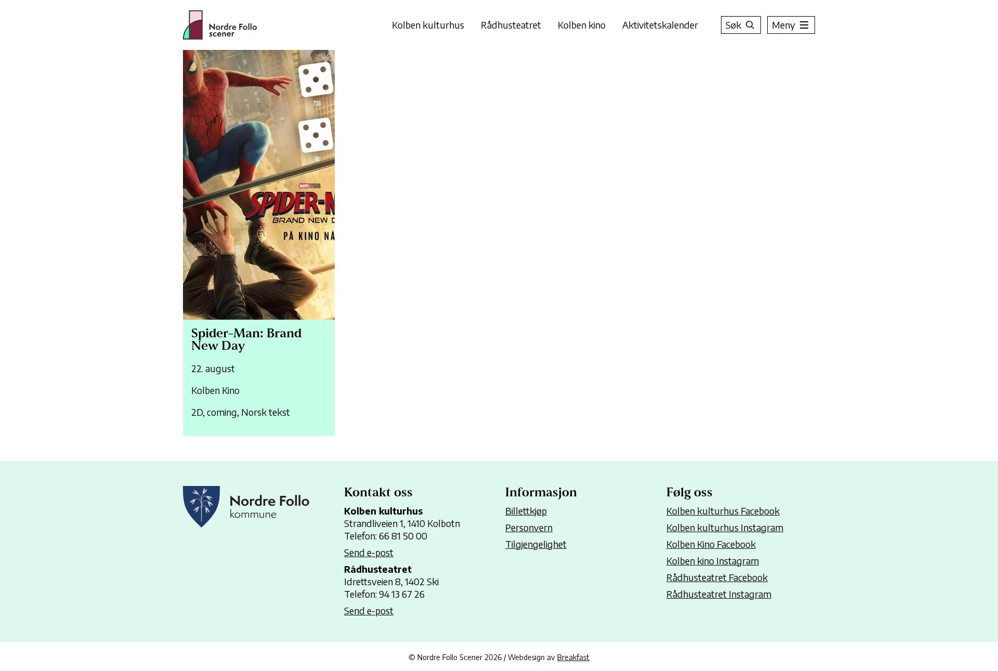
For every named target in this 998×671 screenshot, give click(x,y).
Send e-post (368, 552)
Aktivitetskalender (660, 25)
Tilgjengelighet (536, 544)
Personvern (529, 527)
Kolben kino (582, 25)
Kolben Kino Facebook (711, 544)
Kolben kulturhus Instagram (724, 527)
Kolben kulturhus (428, 25)
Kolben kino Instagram (712, 561)
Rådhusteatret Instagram (718, 594)
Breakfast (573, 657)
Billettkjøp (526, 511)
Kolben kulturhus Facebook (723, 511)
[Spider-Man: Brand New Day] (259, 243)
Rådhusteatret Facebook (717, 577)
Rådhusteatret (511, 25)
